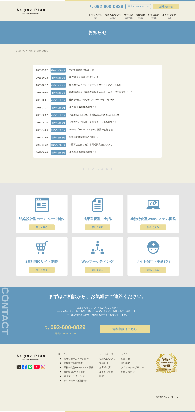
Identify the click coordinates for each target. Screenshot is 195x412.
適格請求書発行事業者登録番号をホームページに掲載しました (101, 92)
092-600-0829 (108, 6)
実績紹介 (140, 16)
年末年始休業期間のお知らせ (84, 137)
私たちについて (113, 16)
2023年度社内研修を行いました (85, 77)
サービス (128, 16)
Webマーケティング (74, 376)
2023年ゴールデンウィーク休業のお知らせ (91, 129)
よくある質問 (169, 16)
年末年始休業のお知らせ (81, 70)
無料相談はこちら (124, 329)
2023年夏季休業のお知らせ (83, 107)
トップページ (95, 16)
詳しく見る (42, 227)
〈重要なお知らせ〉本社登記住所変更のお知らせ (94, 114)
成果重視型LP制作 (73, 363)
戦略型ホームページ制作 (76, 358)
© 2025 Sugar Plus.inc (167, 397)
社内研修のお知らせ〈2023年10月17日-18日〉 (93, 99)
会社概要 (125, 363)
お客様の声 (153, 16)
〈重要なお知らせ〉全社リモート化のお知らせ (93, 122)
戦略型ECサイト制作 (74, 372)
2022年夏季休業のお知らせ (83, 152)
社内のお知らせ (58, 70)
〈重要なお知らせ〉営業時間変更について (90, 144)
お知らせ (125, 358)
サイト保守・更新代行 (75, 380)
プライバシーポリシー (132, 367)
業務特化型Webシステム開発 (79, 367)
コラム (124, 354)
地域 (101, 376)
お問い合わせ (166, 6)
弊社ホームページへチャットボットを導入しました (95, 85)
